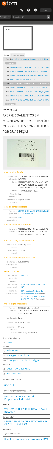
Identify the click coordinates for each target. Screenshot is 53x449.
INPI (20, 217)
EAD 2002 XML (14, 373)
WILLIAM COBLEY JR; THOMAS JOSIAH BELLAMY (25, 410)
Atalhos (35, 10)
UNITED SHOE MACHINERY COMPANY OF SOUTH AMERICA (25, 423)
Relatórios (12, 350)
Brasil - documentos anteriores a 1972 (26, 439)
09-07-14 (24, 275)
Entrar (45, 10)
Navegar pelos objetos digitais (23, 360)
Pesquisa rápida (17, 55)
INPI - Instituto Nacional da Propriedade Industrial (19, 398)
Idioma (28, 10)
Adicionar (9, 342)
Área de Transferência (21, 10)
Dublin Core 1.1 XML (18, 368)
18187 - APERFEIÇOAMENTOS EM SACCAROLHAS (29, 100)
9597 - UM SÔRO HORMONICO (22, 79)
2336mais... (11, 63)
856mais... (10, 104)
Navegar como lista (17, 355)
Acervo (6, 55)
